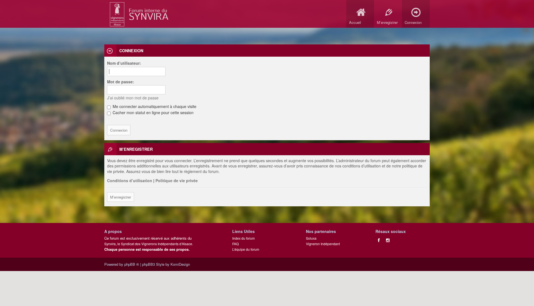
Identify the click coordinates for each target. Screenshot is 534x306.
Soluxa (311, 238)
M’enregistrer (120, 197)
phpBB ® (131, 264)
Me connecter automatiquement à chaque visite (154, 106)
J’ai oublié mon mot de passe (133, 98)
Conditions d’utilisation (129, 180)
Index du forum (243, 238)
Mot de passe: (120, 81)
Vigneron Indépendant (323, 243)
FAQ (235, 243)
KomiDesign (180, 264)
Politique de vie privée (176, 180)
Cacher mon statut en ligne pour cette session (153, 112)
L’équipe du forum (245, 249)
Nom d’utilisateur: (124, 63)
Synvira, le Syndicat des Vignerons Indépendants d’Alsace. (148, 243)
